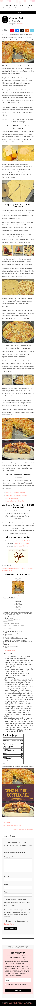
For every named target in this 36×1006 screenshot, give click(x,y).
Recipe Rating (9, 852)
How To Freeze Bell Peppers (12, 825)
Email (7, 884)
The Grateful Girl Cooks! (18, 5)
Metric (13, 650)
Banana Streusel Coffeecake (14, 501)
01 (5, 18)
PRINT (18, 595)
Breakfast (20, 24)
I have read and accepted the (16, 922)
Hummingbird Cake (11, 498)
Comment (8, 857)
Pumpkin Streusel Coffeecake (15, 492)
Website (7, 892)
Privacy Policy (9, 924)
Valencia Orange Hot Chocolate (23, 829)
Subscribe (18, 990)
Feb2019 (5, 20)
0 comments (8, 822)
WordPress (5, 1003)
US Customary (7, 650)
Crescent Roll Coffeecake (16, 19)
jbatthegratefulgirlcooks (22, 546)
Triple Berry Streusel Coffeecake (16, 495)
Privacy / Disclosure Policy (15, 1003)
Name (7, 876)
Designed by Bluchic (28, 1003)
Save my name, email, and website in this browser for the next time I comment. (17, 902)
